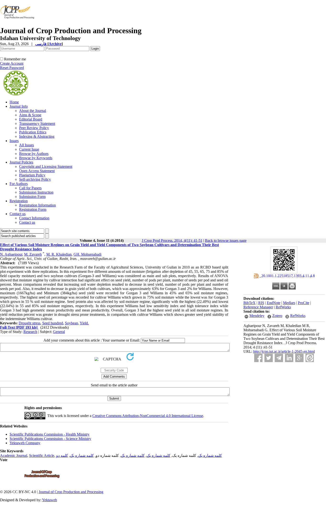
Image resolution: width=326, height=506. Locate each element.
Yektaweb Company (25, 443)
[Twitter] (268, 358)
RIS (261, 303)
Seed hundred (52, 323)
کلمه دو (62, 455)
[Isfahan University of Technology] (18, 25)
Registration (19, 201)
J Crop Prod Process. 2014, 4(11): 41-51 (172, 240)
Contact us (18, 214)
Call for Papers (30, 188)
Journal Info (19, 106)
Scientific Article (41, 455)
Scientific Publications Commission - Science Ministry (50, 439)
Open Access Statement (37, 171)
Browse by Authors (33, 154)
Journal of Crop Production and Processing (71, 492)
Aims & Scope (30, 115)
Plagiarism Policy (32, 175)
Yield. (84, 323)
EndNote (273, 303)
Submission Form (32, 197)
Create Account (11, 63)
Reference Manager (258, 307)
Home (14, 102)
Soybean (71, 323)
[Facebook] (258, 358)
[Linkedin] (289, 358)
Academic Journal (13, 455)
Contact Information (34, 218)
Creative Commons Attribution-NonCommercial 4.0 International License (147, 416)
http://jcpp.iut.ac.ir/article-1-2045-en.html (284, 351)
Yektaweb (49, 500)
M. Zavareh (33, 254)
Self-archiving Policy (35, 179)
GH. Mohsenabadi (87, 254)
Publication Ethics (32, 132)
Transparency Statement (37, 123)
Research (30, 332)
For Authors (19, 184)
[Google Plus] (299, 358)
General (59, 332)
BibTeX (249, 303)
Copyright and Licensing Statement (45, 166)
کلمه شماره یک (210, 455)
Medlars (289, 303)
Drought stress (29, 323)
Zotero (277, 316)
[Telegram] (279, 358)
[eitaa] (309, 358)
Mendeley (256, 316)
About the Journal (32, 111)
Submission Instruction (36, 192)
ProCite (303, 303)
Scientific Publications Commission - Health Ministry (49, 434)
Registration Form (32, 209)
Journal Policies (21, 162)
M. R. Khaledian (59, 254)
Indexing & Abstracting (36, 136)
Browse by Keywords (35, 158)
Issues (14, 141)
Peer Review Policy (34, 128)
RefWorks (283, 307)
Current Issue (29, 149)
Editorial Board (30, 119)
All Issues (26, 145)
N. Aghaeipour (11, 254)
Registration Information (37, 205)
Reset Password (12, 68)
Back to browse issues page (226, 240)
